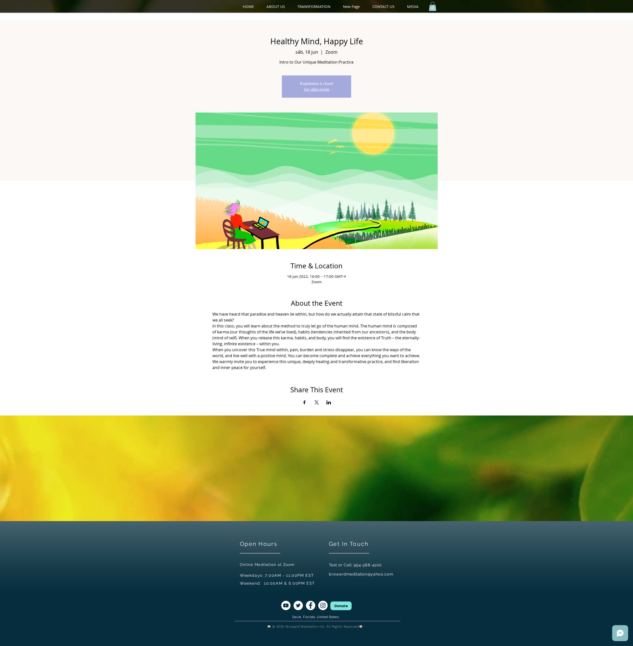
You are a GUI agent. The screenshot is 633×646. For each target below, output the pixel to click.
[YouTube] (286, 605)
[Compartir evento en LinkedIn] (328, 402)
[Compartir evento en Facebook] (304, 402)
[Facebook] (310, 605)
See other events (316, 89)
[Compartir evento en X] (316, 402)
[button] (279, 6)
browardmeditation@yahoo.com (361, 574)
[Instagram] (323, 605)
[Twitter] (298, 605)
